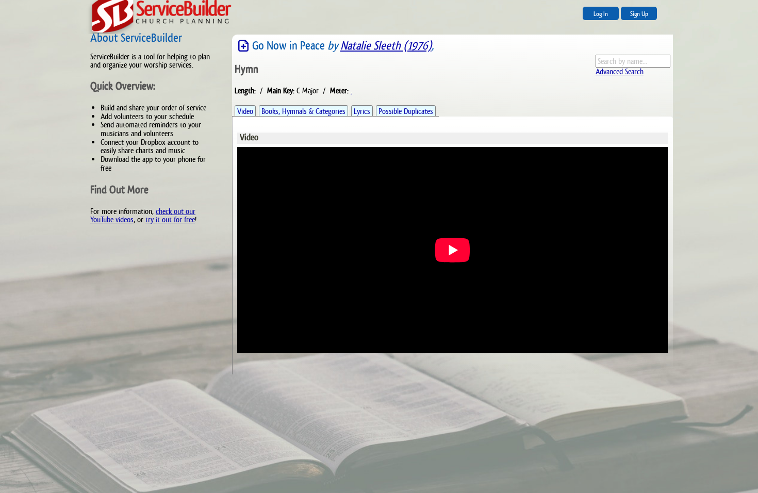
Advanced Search (620, 71)
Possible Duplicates (405, 111)
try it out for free (170, 219)
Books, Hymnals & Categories (303, 111)
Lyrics (362, 111)
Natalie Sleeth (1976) (386, 45)
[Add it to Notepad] (243, 46)
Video (245, 111)
